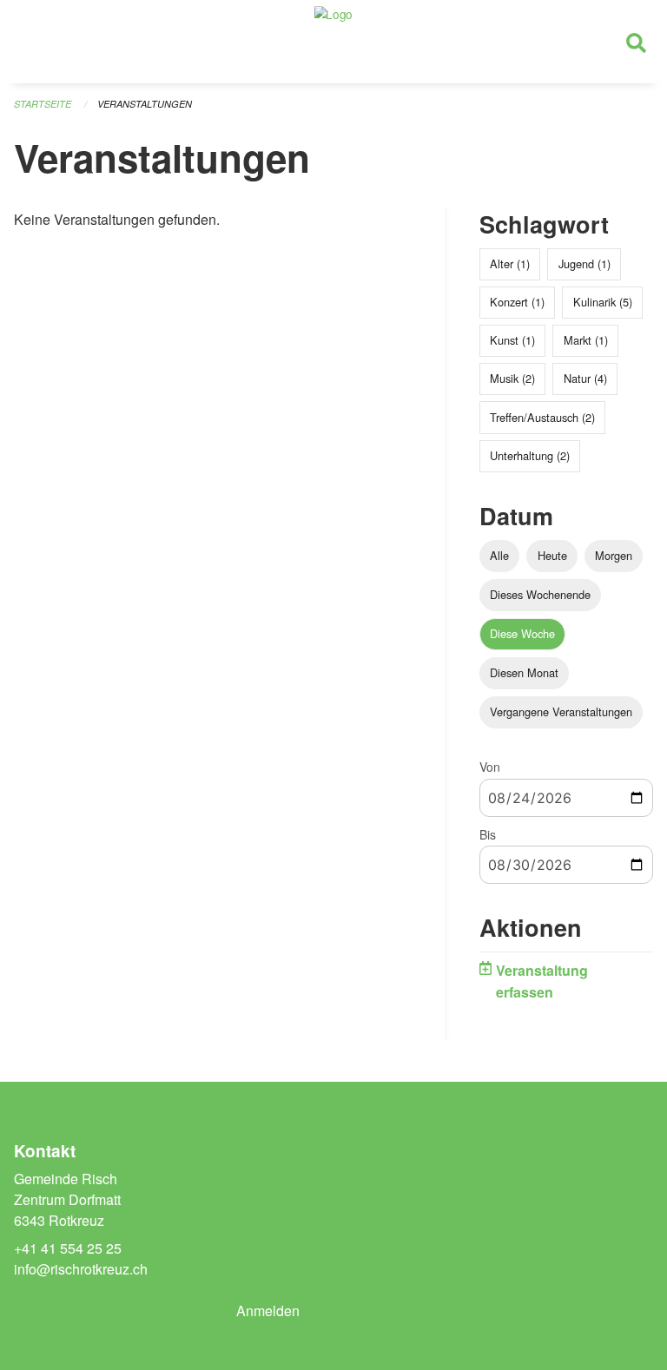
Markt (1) (586, 340)
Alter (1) (510, 263)
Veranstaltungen (144, 103)
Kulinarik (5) (602, 301)
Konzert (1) (517, 301)
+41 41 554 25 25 (68, 1248)
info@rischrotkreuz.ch (81, 1269)
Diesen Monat (524, 672)
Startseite (42, 103)
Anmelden (268, 1311)
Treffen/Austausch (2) (542, 417)
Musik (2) (512, 378)
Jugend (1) (584, 263)
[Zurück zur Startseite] (333, 41)
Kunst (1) (512, 340)
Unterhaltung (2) (530, 455)
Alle (499, 555)
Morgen (613, 555)
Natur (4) (585, 378)
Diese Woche (522, 633)
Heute (552, 555)
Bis (487, 834)
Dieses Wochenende (540, 594)
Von (489, 766)
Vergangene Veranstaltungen (561, 711)
